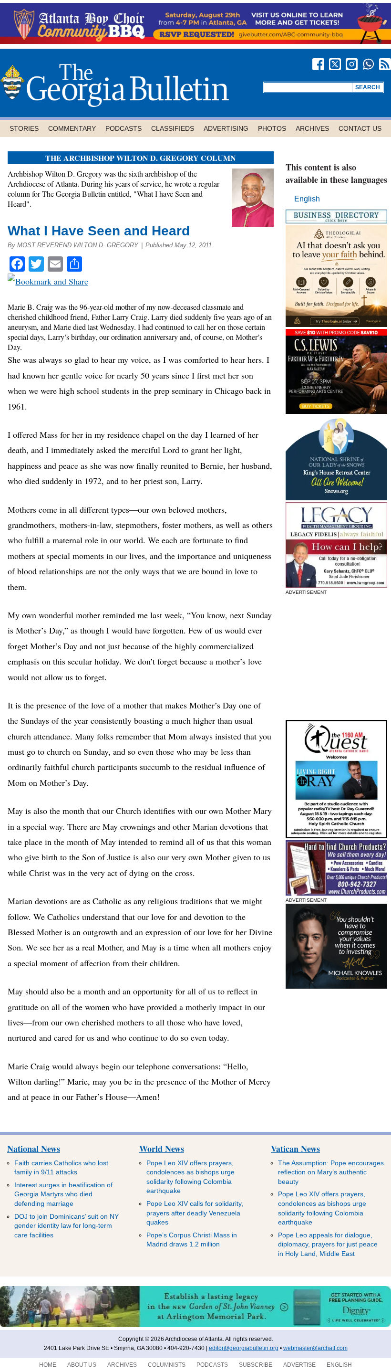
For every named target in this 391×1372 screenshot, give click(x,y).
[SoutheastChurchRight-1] (336, 893)
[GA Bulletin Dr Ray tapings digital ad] (336, 836)
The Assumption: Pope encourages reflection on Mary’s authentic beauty (331, 1172)
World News (161, 1148)
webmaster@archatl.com (315, 1348)
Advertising (226, 128)
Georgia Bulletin (114, 85)
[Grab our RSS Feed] (385, 64)
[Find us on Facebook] (318, 64)
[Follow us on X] (335, 64)
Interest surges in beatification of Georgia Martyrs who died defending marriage (63, 1194)
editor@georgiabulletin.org (243, 1348)
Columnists (166, 1364)
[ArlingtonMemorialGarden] (195, 1325)
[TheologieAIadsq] (336, 324)
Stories (24, 128)
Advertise (299, 1364)
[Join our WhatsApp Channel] (368, 64)
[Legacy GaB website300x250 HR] (336, 585)
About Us (81, 1364)
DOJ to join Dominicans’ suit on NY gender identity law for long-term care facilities (66, 1226)
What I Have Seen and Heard (99, 230)
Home (47, 1364)
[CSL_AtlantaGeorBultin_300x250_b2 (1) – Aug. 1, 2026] (336, 411)
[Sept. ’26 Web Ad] (336, 498)
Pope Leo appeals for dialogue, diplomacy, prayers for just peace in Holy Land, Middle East (328, 1244)
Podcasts (123, 128)
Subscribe (255, 1364)
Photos (272, 128)
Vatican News (295, 1148)
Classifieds (172, 128)
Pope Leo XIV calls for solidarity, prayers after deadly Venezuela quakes (194, 1213)
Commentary (72, 128)
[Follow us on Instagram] (352, 64)
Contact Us (360, 128)
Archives (312, 128)
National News (33, 1148)
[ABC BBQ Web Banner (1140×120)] (195, 41)
